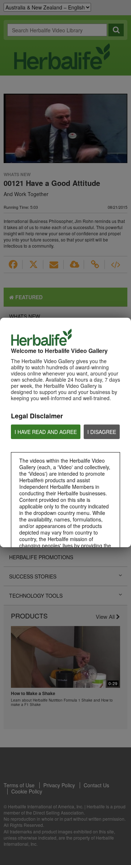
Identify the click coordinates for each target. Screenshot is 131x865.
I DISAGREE (101, 431)
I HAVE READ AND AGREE (46, 431)
